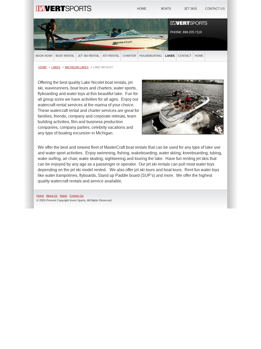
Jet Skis (190, 8)
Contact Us (215, 8)
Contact (184, 55)
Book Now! (44, 55)
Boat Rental (65, 55)
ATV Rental (111, 55)
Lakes (170, 55)
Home (141, 8)
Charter (129, 55)
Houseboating (150, 55)
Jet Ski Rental (88, 55)
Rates (63, 195)
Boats (166, 8)
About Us (52, 195)
